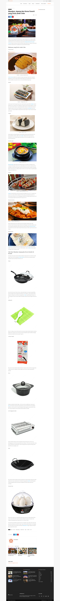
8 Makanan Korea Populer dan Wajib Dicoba (12, 555)
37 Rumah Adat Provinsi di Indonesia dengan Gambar (31, 572)
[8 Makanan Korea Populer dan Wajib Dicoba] (12, 551)
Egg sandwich (10, 246)
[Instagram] (46, 1)
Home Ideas (25, 3)
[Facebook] (45, 1)
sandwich (28, 529)
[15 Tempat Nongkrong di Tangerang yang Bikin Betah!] (25, 580)
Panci (9, 405)
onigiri (25, 529)
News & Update (43, 3)
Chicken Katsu (10, 77)
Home (21, 3)
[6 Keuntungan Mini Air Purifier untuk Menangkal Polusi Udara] (10, 572)
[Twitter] (49, 1)
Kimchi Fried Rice (32, 226)
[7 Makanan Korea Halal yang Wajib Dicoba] (22, 551)
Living (29, 3)
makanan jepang (18, 529)
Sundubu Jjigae (10, 164)
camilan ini (30, 247)
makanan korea (22, 529)
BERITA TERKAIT (11, 546)
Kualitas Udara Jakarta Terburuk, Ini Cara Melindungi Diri (17, 576)
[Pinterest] (47, 1)
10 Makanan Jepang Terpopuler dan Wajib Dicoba (31, 555)
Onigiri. (22, 135)
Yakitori (9, 193)
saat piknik (30, 108)
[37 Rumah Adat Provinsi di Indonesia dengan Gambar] (25, 572)
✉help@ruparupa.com (44, 600)
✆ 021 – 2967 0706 (50, 600)
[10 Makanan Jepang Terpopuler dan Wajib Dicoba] (32, 551)
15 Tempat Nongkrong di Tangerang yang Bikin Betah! (32, 580)
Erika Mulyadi (16, 539)
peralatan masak (21, 257)
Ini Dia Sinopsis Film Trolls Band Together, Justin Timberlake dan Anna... (32, 576)
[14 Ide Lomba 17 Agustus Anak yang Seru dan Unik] (10, 580)
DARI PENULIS (17, 546)
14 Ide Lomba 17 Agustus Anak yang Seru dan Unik (17, 580)
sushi (30, 529)
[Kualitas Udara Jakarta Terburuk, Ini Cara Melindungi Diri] (10, 576)
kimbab (11, 529)
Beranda (9, 8)
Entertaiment (37, 3)
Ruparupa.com (25, 525)
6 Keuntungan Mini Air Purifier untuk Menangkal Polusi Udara (17, 572)
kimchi (14, 529)
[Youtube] (50, 1)
